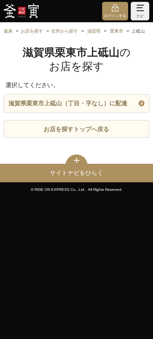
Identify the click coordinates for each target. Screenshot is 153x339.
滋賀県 (94, 31)
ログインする (115, 16)
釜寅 (8, 31)
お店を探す (32, 31)
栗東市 (116, 31)
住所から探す (64, 31)
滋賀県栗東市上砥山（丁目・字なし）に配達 (68, 103)
